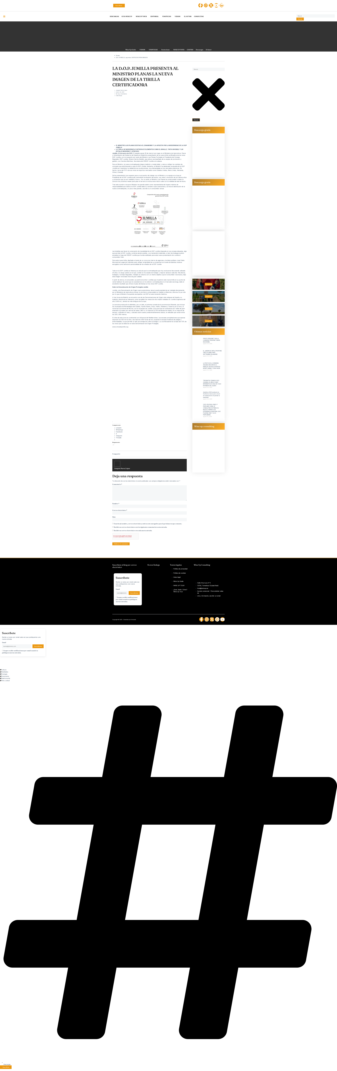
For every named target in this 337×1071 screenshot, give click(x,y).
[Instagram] (206, 5)
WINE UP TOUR (141, 16)
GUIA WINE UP (127, 16)
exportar (128, 57)
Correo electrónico (119, 510)
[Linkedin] (221, 5)
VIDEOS (177, 16)
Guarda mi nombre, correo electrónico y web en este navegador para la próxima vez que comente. (148, 524)
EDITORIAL (154, 16)
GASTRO (190, 50)
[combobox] (315, 16)
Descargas (199, 50)
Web (113, 517)
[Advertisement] (168, 34)
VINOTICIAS (166, 16)
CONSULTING (199, 16)
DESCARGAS (114, 16)
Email (118, 589)
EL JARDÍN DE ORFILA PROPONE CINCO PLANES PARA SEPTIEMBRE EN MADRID (212, 352)
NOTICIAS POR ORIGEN (140, 57)
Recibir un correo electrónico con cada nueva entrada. (133, 530)
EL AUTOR (187, 16)
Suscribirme (134, 593)
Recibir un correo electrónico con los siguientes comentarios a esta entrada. (140, 527)
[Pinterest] (217, 619)
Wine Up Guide (130, 50)
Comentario (117, 484)
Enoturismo (165, 50)
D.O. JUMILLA (120, 57)
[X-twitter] (211, 5)
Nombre (115, 503)
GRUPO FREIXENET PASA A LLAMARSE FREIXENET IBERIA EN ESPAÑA (211, 340)
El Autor (209, 50)
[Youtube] (216, 5)
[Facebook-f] (200, 5)
